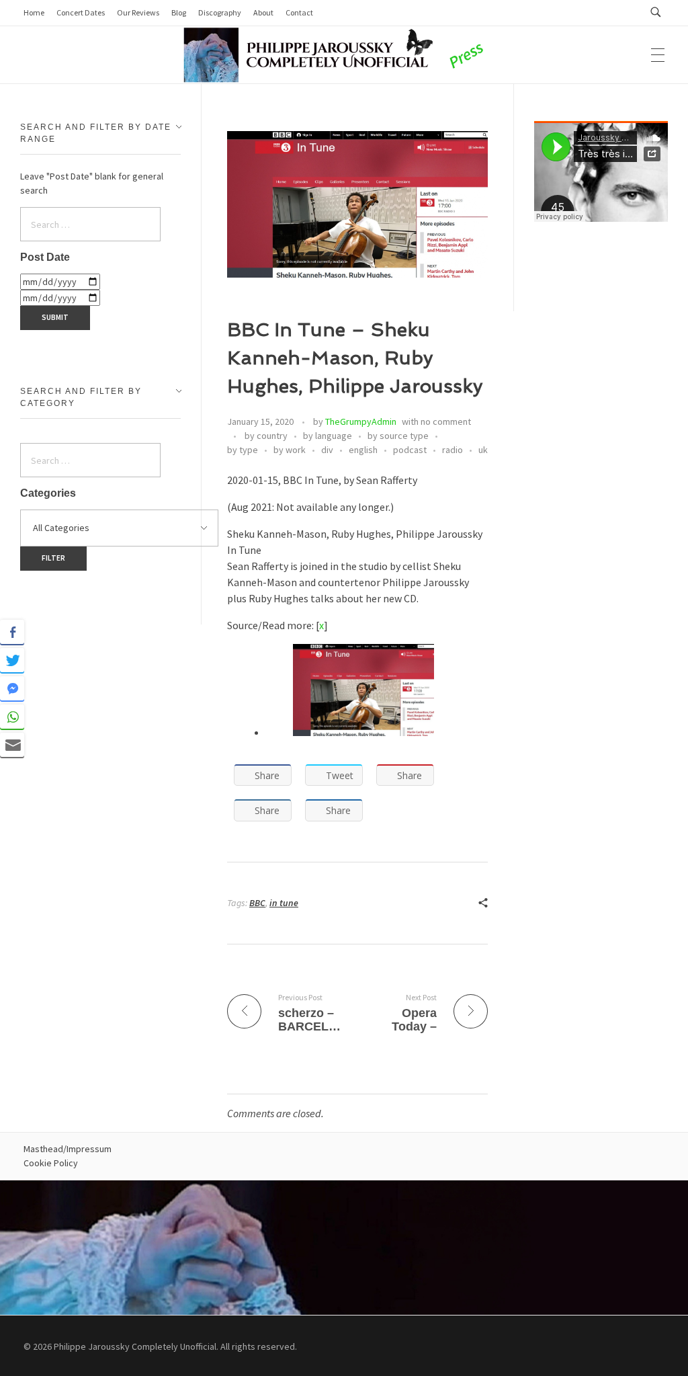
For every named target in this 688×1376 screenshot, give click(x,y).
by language (327, 436)
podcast (410, 450)
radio (452, 450)
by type (242, 450)
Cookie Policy (51, 1163)
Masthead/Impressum (68, 1149)
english (363, 450)
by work (289, 450)
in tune (283, 903)
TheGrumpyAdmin (360, 421)
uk (483, 450)
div (327, 450)
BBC (257, 903)
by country (266, 436)
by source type (398, 436)
